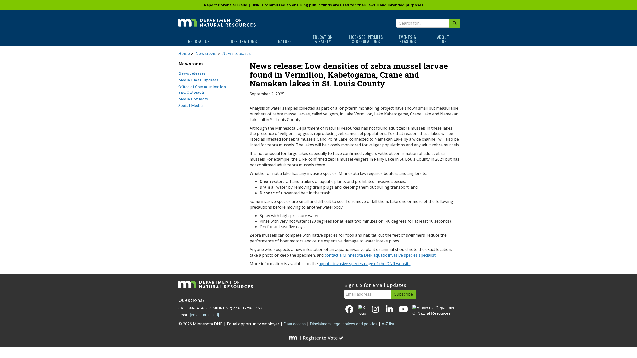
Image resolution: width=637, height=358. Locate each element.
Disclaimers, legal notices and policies (343, 324)
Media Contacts (193, 98)
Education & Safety (323, 39)
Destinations (244, 41)
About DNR (443, 39)
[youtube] (403, 309)
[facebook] (349, 309)
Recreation (199, 41)
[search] (454, 23)
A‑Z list (388, 324)
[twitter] (362, 310)
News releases (236, 53)
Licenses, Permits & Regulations (366, 39)
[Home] (217, 19)
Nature (285, 41)
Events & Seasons (407, 39)
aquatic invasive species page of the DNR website (365, 263)
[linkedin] (389, 309)
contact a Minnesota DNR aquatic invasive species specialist (380, 255)
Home (184, 53)
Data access (295, 324)
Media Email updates (198, 79)
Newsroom (206, 53)
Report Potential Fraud (225, 4)
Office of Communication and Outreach (202, 89)
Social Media (190, 105)
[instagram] (375, 309)
